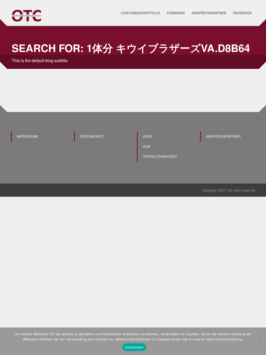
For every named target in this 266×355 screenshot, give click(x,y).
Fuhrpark (176, 12)
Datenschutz (92, 136)
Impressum (27, 136)
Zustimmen (134, 347)
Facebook (242, 12)
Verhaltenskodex (160, 156)
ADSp (147, 136)
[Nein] (259, 341)
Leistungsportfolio (140, 12)
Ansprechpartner (209, 12)
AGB (146, 146)
